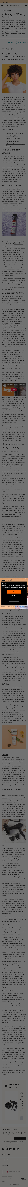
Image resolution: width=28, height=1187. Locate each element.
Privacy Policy (15, 606)
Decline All (14, 595)
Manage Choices (14, 601)
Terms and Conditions (21, 606)
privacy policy (6, 585)
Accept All (14, 592)
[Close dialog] (26, 579)
